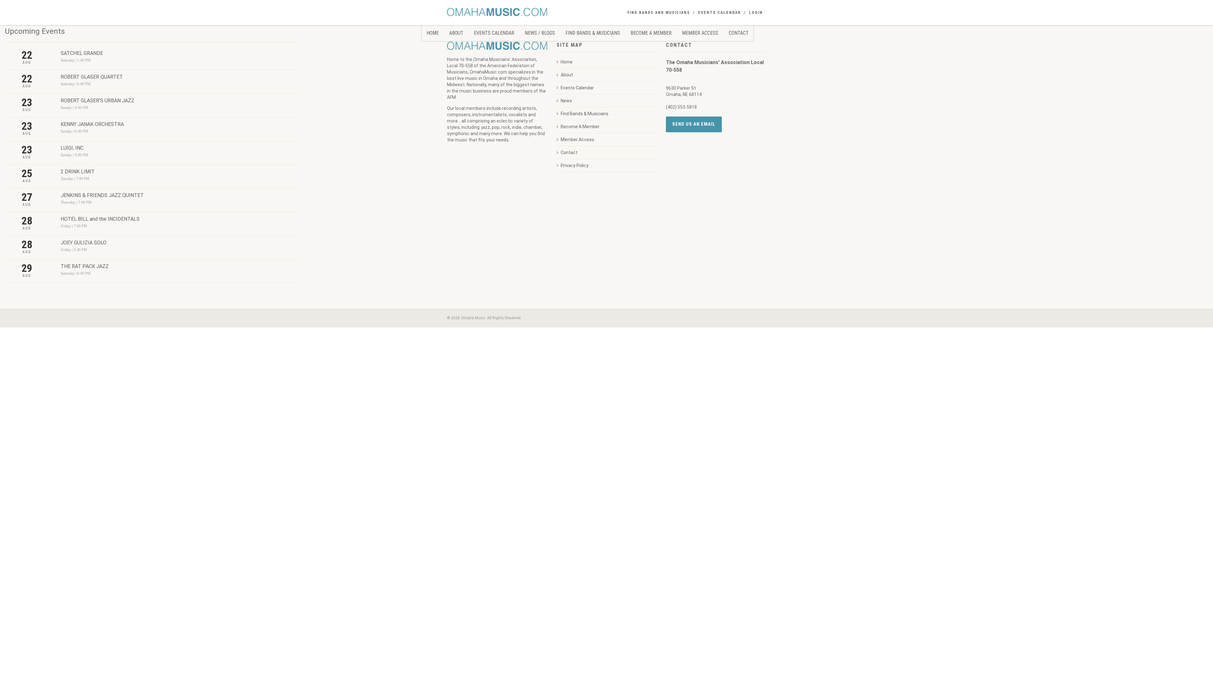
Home (432, 33)
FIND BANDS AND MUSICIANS (658, 12)
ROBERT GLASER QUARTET (92, 77)
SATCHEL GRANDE (82, 53)
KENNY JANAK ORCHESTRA (92, 124)
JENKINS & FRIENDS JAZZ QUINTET (102, 195)
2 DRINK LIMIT (78, 172)
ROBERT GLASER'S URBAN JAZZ (97, 101)
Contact (739, 33)
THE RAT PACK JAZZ (85, 266)
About (456, 33)
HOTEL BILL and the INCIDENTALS (100, 219)
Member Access (700, 33)
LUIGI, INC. (72, 148)
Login (756, 12)
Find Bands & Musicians (592, 33)
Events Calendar (494, 33)
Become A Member (651, 33)
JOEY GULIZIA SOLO (83, 243)
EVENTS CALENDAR (719, 12)
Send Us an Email (693, 124)
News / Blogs (540, 33)
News (566, 100)
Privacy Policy (574, 165)
